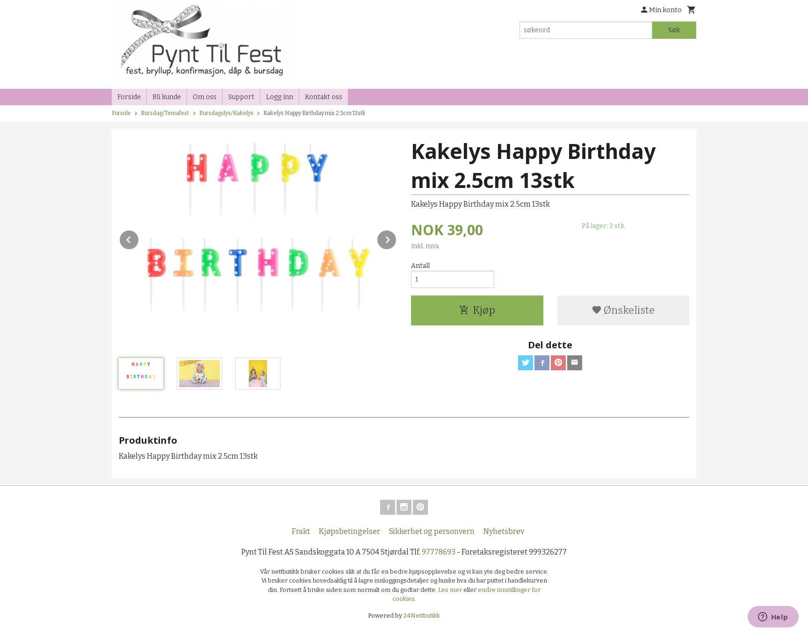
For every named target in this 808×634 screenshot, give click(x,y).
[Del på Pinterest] (558, 362)
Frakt (301, 531)
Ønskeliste (628, 310)
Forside (129, 97)
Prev (138, 238)
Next (396, 238)
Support (241, 97)
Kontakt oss (323, 97)
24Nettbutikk (422, 615)
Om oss (204, 97)
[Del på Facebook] (541, 362)
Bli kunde (166, 97)
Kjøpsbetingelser (349, 531)
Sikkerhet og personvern (432, 531)
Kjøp (484, 310)
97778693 (438, 552)
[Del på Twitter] (525, 362)
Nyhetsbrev (503, 531)
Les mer (450, 589)
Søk (674, 30)
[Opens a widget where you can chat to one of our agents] (773, 617)
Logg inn (279, 97)
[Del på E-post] (574, 362)
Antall (420, 266)
